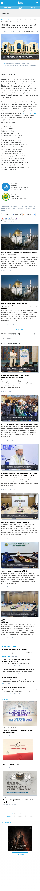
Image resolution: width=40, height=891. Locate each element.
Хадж (4, 797)
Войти (36, 334)
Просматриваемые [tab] (8, 813)
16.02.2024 (3, 586)
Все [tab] (31, 816)
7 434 (9, 391)
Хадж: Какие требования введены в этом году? (18, 801)
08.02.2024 (3, 637)
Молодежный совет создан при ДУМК (15, 522)
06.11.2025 (5, 734)
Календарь (32, 8)
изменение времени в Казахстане (15, 208)
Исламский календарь (9, 727)
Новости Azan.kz (12, 20)
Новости (3, 20)
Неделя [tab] (20, 816)
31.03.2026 (3, 270)
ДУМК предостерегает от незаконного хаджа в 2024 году (18, 621)
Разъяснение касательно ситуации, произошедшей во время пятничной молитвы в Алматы (19, 306)
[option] (20, 838)
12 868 (10, 489)
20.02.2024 (3, 489)
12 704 (10, 324)
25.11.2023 (5, 804)
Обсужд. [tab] (18, 813)
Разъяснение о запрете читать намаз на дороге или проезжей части (19, 254)
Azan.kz (14, 186)
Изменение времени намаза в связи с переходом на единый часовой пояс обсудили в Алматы (20, 66)
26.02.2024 (3, 391)
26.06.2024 (5, 767)
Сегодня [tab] (9, 816)
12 (35, 517)
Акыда (4, 762)
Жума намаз (27, 207)
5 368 (9, 586)
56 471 (11, 767)
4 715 (9, 538)
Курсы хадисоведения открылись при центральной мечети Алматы (15, 376)
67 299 (11, 804)
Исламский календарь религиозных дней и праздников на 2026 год (19, 731)
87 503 (11, 734)
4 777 (9, 270)
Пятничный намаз (18, 207)
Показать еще (20, 329)
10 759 (10, 31)
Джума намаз (9, 207)
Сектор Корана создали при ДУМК (14, 571)
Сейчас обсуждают (9, 646)
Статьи (5, 699)
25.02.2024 (3, 440)
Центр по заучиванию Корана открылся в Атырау (19, 424)
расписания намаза (29, 113)
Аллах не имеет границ (11, 764)
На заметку (7, 822)
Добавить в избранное (28, 31)
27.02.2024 (3, 31)
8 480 (9, 637)
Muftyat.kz (15, 196)
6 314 (9, 440)
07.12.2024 (3, 324)
